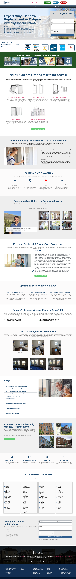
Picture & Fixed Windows (38, 97)
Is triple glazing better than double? (13, 408)
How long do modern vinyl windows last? (14, 388)
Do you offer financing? (10, 398)
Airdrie (47, 556)
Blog (53, 6)
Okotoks (70, 556)
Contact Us (57, 6)
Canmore (55, 556)
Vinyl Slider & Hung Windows (59, 97)
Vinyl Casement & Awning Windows (16, 97)
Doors (28, 6)
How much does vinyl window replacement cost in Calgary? (17, 383)
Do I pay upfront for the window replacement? (15, 393)
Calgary (22, 556)
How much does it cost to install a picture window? (16, 403)
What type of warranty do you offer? (13, 396)
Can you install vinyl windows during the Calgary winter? (17, 386)
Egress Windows (16, 119)
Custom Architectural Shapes (38, 119)
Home (18, 6)
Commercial (34, 6)
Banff (62, 556)
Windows (22, 6)
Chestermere (66, 556)
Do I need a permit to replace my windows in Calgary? (16, 391)
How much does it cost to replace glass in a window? (16, 406)
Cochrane (59, 556)
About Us (47, 6)
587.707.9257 (35, 2)
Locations (41, 6)
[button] (20, 384)
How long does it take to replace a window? (14, 401)
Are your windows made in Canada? (13, 413)
